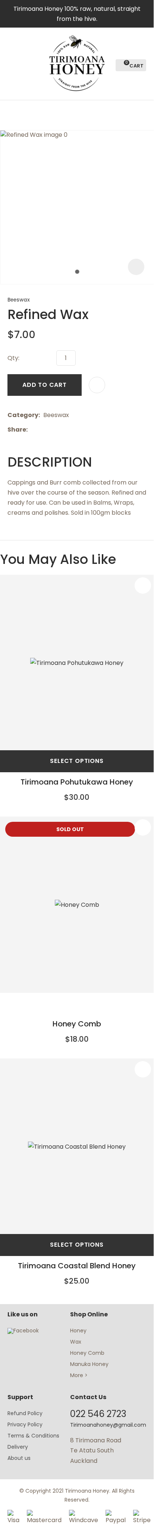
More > (79, 1375)
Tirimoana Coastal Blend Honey (77, 1265)
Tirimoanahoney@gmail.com (108, 1425)
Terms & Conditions (33, 1435)
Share (16, 429)
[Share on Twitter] (42, 429)
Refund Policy (25, 1413)
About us (19, 1458)
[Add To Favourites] (97, 385)
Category (22, 415)
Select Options (76, 761)
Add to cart (44, 385)
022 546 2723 (98, 1414)
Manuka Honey (89, 1364)
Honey (78, 1330)
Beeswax (18, 299)
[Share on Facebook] (32, 429)
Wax (75, 1341)
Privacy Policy (25, 1424)
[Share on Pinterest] (65, 429)
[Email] (54, 429)
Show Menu (11, 63)
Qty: (13, 358)
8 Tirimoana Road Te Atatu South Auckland (95, 1450)
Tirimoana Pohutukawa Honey (77, 782)
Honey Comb (77, 1024)
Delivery (17, 1447)
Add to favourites (143, 585)
